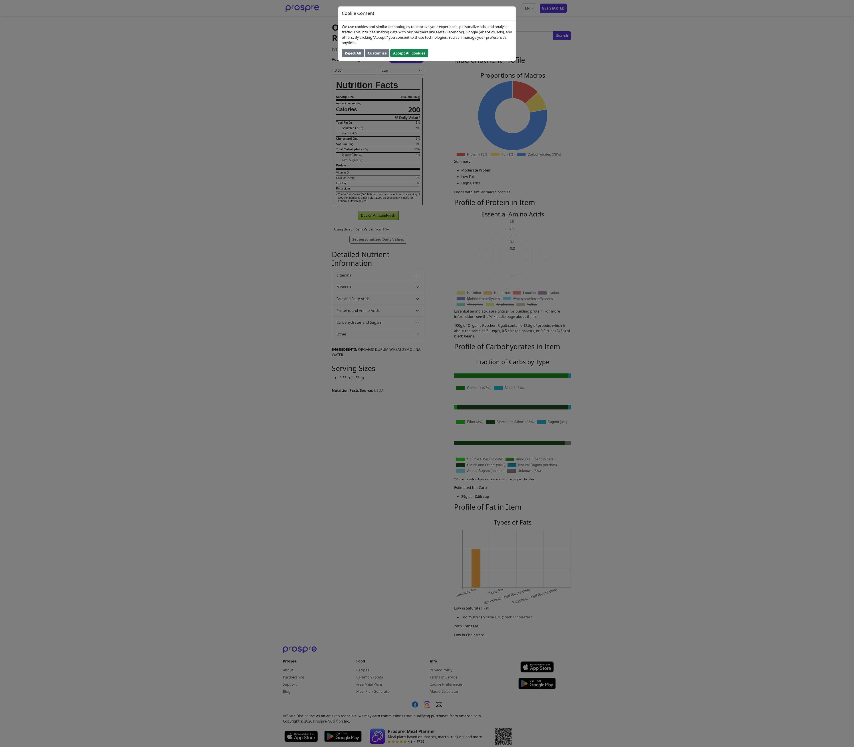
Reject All (353, 53)
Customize (377, 53)
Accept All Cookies (409, 53)
